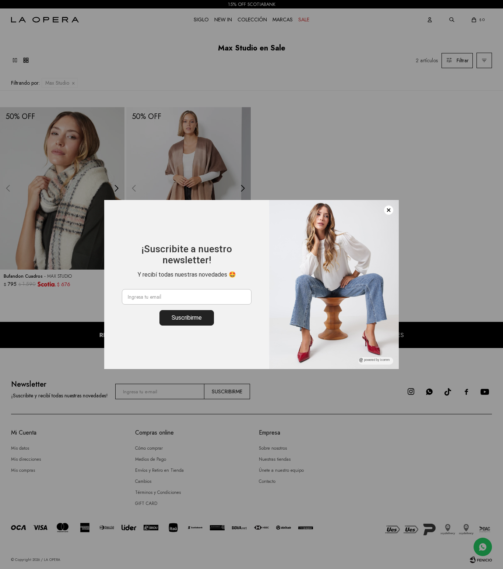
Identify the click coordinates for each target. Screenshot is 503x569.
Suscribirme (187, 317)
